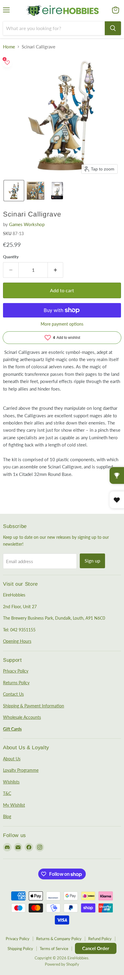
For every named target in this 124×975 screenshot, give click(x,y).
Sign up (92, 560)
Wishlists (11, 781)
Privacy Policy (15, 670)
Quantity (11, 257)
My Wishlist (14, 805)
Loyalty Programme (21, 770)
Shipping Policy (20, 948)
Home (9, 46)
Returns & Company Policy (59, 938)
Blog (7, 816)
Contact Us (13, 694)
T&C (7, 793)
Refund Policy (100, 938)
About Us (11, 758)
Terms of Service (54, 948)
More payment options (62, 324)
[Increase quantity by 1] (55, 270)
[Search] (113, 28)
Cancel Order (95, 948)
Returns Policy (16, 682)
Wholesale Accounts (22, 717)
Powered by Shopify (62, 964)
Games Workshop (27, 224)
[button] (14, 190)
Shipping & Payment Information (33, 705)
